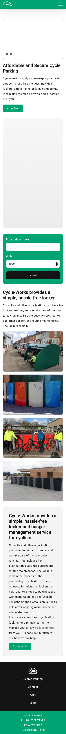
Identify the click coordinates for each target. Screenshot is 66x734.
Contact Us (20, 646)
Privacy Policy (33, 725)
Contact (33, 687)
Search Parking (33, 679)
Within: (10, 256)
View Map (13, 108)
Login (11, 3)
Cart (33, 694)
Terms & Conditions (33, 730)
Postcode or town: (18, 239)
